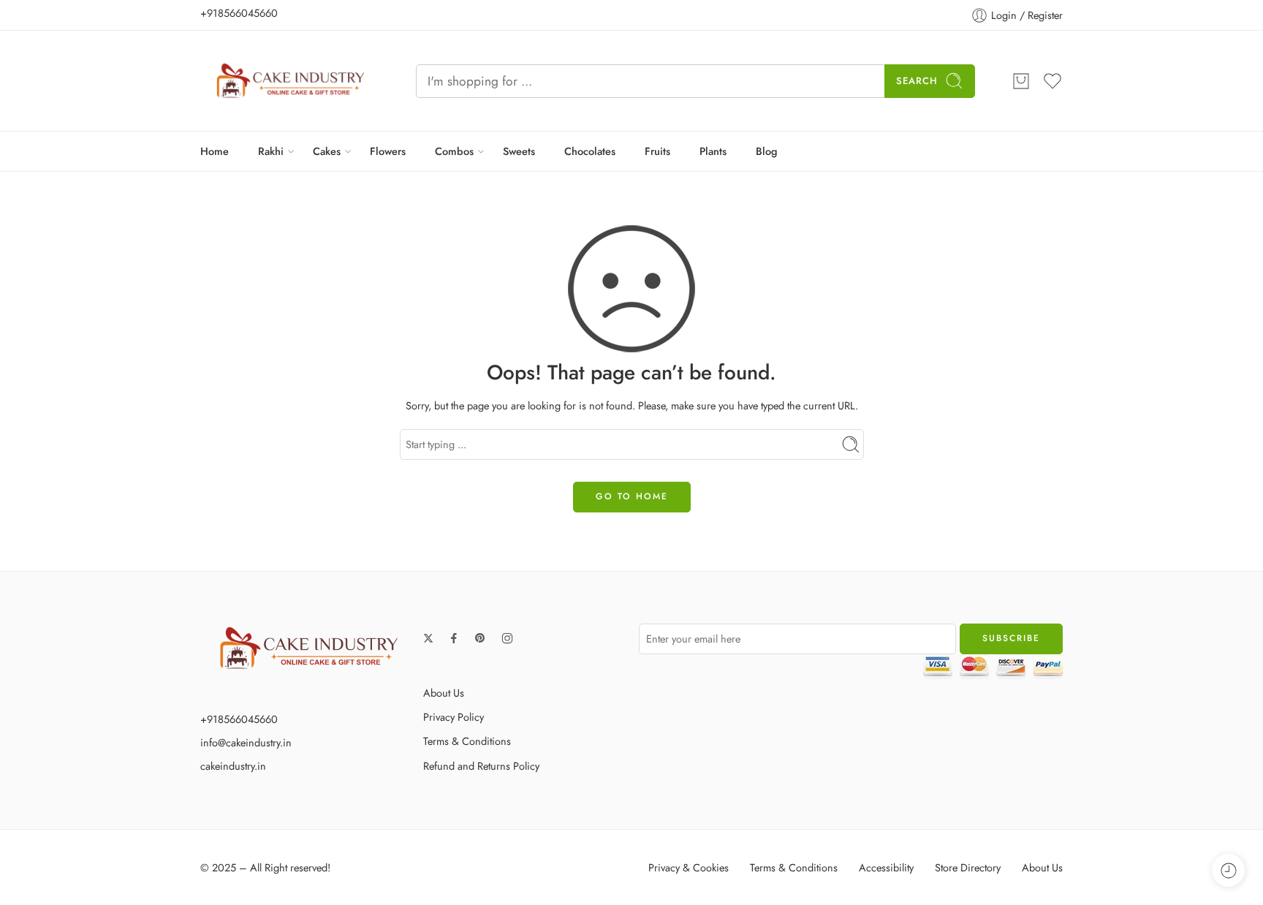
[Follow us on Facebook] (454, 638)
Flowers (388, 151)
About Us (443, 692)
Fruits (657, 151)
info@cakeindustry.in (246, 742)
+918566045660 (239, 12)
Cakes (327, 151)
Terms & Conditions (467, 741)
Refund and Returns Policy (481, 765)
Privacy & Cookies (688, 867)
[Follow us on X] (428, 638)
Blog (767, 151)
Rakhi (271, 151)
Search (917, 81)
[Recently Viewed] (1228, 870)
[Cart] (1021, 81)
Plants (713, 151)
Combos (454, 151)
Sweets (519, 151)
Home (214, 151)
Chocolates (589, 151)
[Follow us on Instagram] (507, 638)
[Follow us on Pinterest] (480, 638)
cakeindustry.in (233, 765)
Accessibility (886, 867)
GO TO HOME (632, 496)
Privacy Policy (453, 716)
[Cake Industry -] (289, 81)
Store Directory (968, 867)
